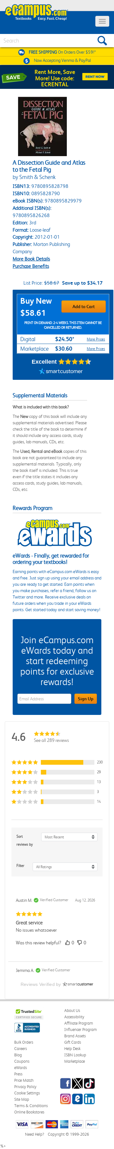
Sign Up (85, 698)
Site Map (21, 1099)
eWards (20, 1067)
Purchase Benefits (31, 266)
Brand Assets (75, 1035)
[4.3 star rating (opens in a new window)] (75, 362)
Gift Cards (72, 1042)
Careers (20, 1048)
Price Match (24, 1080)
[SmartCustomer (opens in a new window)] (61, 372)
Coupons (21, 1061)
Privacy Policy (25, 1086)
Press (18, 1074)
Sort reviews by (24, 840)
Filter (20, 865)
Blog (18, 1055)
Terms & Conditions (31, 1105)
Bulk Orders (23, 1042)
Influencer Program (80, 1029)
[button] (57, 762)
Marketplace (74, 1061)
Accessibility (74, 1016)
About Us (72, 1010)
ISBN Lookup (75, 1055)
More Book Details (31, 259)
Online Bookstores (29, 1112)
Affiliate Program (78, 1023)
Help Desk (72, 1048)
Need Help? (34, 1134)
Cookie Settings (27, 1093)
